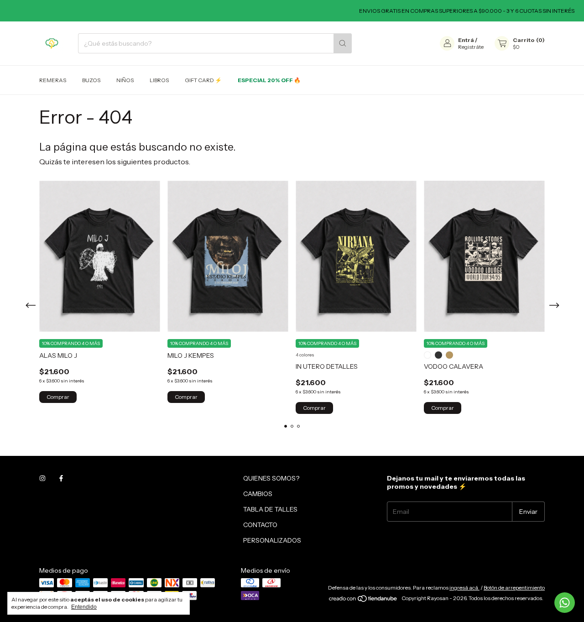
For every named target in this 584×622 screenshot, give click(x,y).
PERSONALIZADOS (272, 540)
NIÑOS (125, 80)
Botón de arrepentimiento (514, 587)
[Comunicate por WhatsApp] (564, 602)
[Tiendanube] (363, 600)
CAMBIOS (257, 494)
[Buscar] (343, 43)
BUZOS (91, 80)
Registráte (471, 46)
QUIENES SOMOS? (271, 478)
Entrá (466, 40)
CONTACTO (260, 525)
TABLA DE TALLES (270, 509)
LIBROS (159, 80)
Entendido (84, 607)
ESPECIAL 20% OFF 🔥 (269, 80)
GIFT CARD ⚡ (203, 80)
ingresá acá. (464, 587)
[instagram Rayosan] (42, 478)
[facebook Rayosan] (61, 478)
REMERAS (52, 80)
